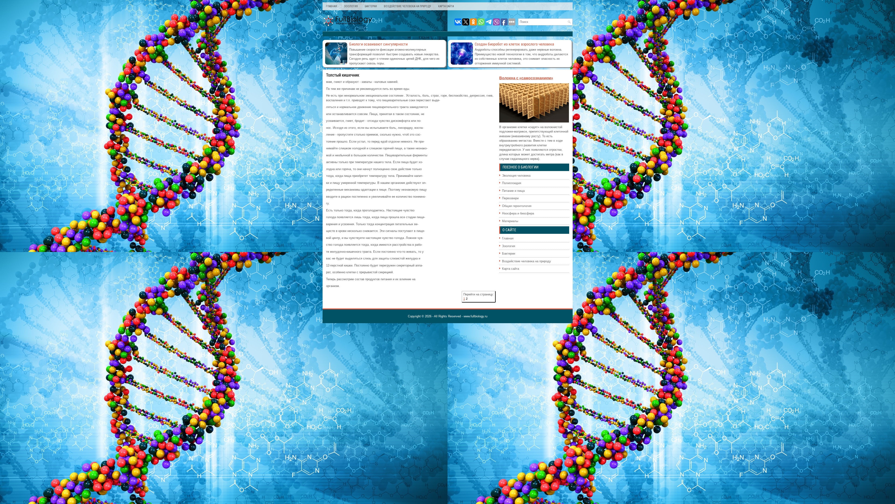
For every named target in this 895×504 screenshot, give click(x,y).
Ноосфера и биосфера (518, 213)
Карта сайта (446, 6)
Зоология (351, 6)
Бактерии (371, 6)
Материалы (510, 221)
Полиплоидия (511, 183)
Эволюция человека (516, 175)
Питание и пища (513, 190)
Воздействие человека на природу (407, 6)
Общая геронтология (516, 206)
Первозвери (510, 198)
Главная (331, 6)
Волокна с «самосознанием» (526, 78)
